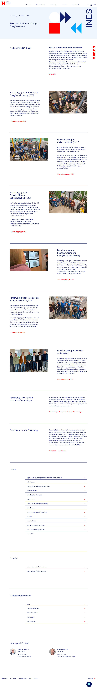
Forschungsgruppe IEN (18, 332)
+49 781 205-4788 (22, 655)
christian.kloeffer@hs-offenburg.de (66, 656)
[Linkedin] (94, 53)
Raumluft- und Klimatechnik (35, 525)
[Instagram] (94, 47)
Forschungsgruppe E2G (18, 232)
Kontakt (35, 678)
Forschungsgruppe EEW (66, 279)
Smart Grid (30, 534)
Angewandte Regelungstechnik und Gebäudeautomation (45, 478)
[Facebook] (94, 55)
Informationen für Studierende (36, 571)
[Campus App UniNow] (94, 58)
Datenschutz (13, 678)
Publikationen (31, 621)
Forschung (53, 5)
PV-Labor (29, 517)
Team (28, 604)
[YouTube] (94, 50)
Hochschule (75, 5)
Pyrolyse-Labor (31, 521)
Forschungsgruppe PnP (65, 379)
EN (94, 5)
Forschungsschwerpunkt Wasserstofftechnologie (66, 412)
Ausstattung (30, 617)
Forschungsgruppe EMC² (66, 174)
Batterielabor (31, 482)
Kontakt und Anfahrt (33, 608)
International (40, 5)
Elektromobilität (32, 491)
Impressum (4, 678)
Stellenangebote (32, 613)
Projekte (53, 451)
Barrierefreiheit (23, 678)
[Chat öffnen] (89, 684)
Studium (28, 5)
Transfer (64, 5)
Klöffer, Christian (62, 650)
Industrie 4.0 (30, 499)
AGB (30, 678)
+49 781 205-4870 (61, 655)
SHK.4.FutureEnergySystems (36, 530)
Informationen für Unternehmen (37, 567)
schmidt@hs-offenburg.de (24, 656)
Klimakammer (31, 508)
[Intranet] (91, 5)
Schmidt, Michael (23, 650)
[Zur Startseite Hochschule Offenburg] (9, 3)
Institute (22, 16)
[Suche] (88, 5)
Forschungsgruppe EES (18, 121)
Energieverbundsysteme (34, 495)
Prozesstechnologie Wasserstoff (37, 512)
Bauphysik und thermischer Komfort (38, 486)
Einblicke (63, 451)
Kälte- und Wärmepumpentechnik (37, 504)
